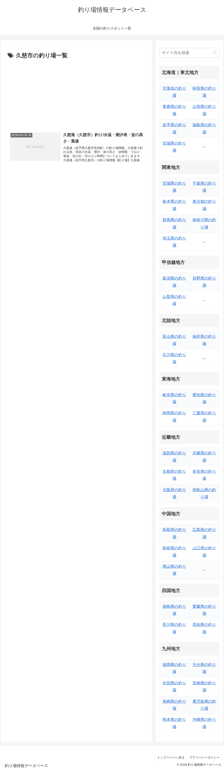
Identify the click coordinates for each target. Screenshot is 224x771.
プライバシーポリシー (204, 757)
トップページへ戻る (171, 757)
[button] (215, 52)
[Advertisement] (76, 93)
